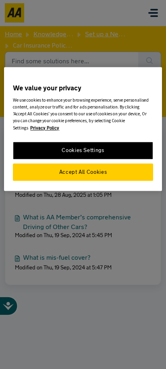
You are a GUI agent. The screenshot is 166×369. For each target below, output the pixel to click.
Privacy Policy (44, 127)
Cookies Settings (83, 151)
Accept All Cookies (83, 172)
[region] (83, 129)
